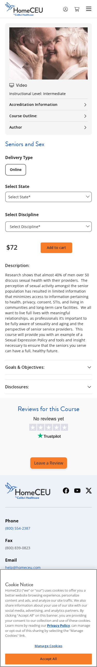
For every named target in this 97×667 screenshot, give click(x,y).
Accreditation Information (33, 104)
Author (15, 127)
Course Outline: (23, 115)
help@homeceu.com (23, 567)
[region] (48, 618)
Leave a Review (48, 463)
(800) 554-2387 (17, 528)
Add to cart (56, 247)
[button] (77, 8)
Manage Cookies (48, 646)
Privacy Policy (58, 625)
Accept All (48, 658)
